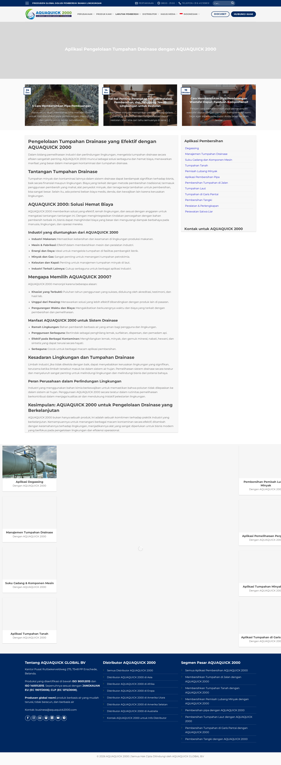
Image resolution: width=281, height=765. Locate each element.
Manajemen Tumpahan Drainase (206, 154)
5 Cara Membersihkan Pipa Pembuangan (61, 106)
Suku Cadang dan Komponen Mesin (208, 159)
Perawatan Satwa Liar (199, 211)
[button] (27, 3)
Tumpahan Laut (195, 188)
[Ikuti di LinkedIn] (52, 718)
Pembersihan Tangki (198, 200)
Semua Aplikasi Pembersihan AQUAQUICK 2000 (216, 670)
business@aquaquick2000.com (56, 709)
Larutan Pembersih (127, 14)
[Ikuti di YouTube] (58, 718)
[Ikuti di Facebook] (28, 718)
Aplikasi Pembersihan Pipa (202, 177)
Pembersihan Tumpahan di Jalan (206, 182)
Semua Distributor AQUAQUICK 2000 (130, 670)
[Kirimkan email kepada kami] (40, 718)
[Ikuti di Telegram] (64, 718)
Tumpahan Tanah (196, 165)
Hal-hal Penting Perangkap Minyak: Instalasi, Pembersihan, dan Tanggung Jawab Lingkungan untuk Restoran (140, 102)
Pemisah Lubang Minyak (201, 171)
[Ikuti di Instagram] (34, 718)
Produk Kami (104, 14)
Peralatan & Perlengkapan (202, 205)
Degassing (192, 148)
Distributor (149, 14)
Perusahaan (84, 14)
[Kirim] (232, 3)
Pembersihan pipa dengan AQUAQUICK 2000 (215, 710)
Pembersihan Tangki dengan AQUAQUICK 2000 (216, 739)
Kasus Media (168, 14)
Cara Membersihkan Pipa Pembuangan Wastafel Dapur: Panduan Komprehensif (219, 100)
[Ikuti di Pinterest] (46, 718)
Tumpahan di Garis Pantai (201, 194)
